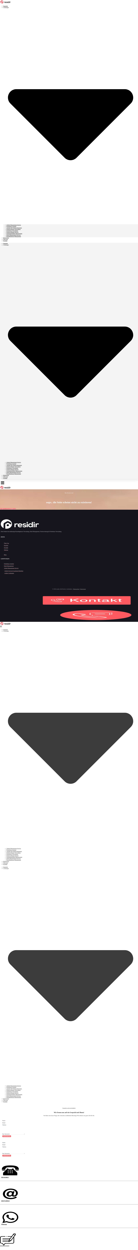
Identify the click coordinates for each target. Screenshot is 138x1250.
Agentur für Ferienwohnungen (14, 228)
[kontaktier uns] (87, 605)
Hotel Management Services (13, 235)
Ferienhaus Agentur (11, 226)
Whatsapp (4, 1224)
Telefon (4, 1125)
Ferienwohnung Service (12, 232)
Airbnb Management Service (13, 225)
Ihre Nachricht (6, 1134)
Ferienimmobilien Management (14, 233)
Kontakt (5, 240)
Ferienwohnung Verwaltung (13, 229)
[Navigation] (2, 485)
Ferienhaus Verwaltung (12, 230)
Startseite (5, 6)
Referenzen (6, 238)
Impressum (83, 589)
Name (4, 1120)
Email (4, 1122)
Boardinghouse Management (13, 236)
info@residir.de (5, 1201)
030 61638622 (5, 1177)
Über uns (5, 239)
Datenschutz (76, 589)
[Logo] (5, 488)
